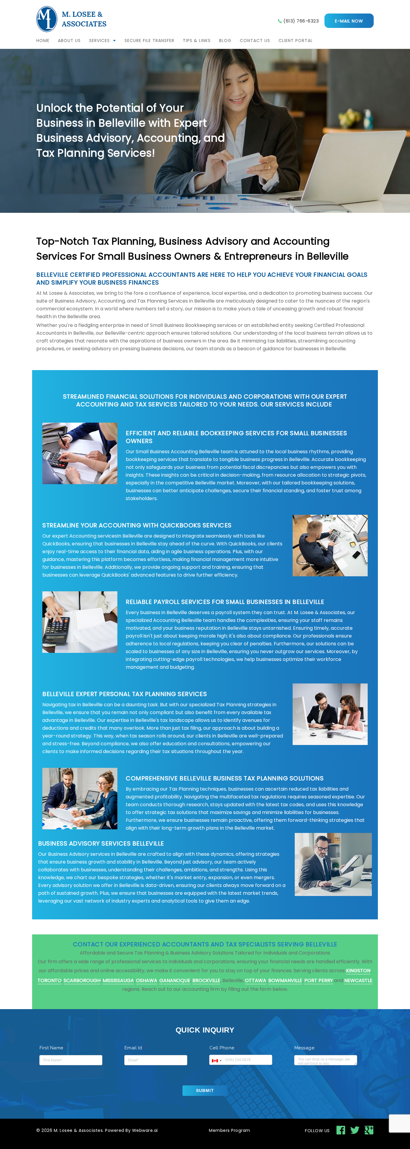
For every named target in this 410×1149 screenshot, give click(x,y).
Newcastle (358, 980)
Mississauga (118, 980)
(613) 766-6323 (301, 21)
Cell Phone (223, 1048)
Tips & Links (197, 41)
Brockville (206, 980)
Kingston (358, 970)
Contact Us (255, 41)
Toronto (50, 980)
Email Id (135, 1048)
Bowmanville (285, 980)
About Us (69, 41)
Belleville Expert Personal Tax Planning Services (124, 694)
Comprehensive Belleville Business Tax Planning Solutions (225, 778)
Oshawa (146, 980)
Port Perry (318, 980)
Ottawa (255, 980)
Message (304, 1048)
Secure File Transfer (149, 41)
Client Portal (296, 41)
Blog (225, 41)
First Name (53, 1048)
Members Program (229, 1130)
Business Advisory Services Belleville (101, 843)
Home (43, 41)
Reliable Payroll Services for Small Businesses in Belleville (225, 602)
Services (99, 41)
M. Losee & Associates (78, 1130)
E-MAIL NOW (349, 21)
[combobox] (216, 1061)
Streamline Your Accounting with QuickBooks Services (137, 525)
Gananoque (174, 980)
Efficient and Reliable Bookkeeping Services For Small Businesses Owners (236, 437)
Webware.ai (145, 1130)
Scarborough (82, 980)
